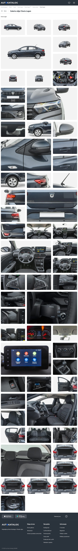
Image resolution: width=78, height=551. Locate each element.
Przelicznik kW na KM (48, 539)
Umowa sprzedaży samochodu (34, 533)
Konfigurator (46, 527)
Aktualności (30, 530)
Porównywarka (47, 533)
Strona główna (30, 527)
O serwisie (62, 527)
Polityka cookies (63, 533)
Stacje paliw (46, 536)
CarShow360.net (47, 530)
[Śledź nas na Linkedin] (66, 516)
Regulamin (62, 530)
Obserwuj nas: (57, 516)
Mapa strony (31, 524)
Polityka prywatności (64, 536)
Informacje (63, 524)
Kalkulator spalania (47, 542)
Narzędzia (46, 524)
